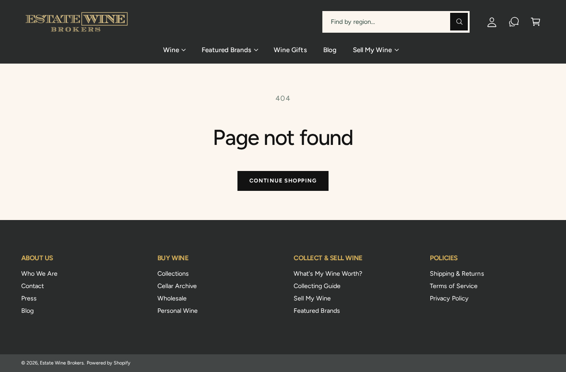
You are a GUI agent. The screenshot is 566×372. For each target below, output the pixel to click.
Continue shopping (283, 180)
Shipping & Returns (457, 273)
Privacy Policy (449, 298)
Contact (32, 286)
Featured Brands (317, 311)
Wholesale (172, 298)
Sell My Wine (312, 298)
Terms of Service (454, 286)
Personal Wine (177, 311)
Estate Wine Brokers (62, 363)
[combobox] (396, 22)
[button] (536, 22)
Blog (27, 311)
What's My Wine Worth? (328, 273)
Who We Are (39, 273)
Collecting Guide (317, 286)
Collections (173, 273)
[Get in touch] (514, 22)
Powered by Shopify (108, 363)
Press (29, 298)
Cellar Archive (177, 286)
